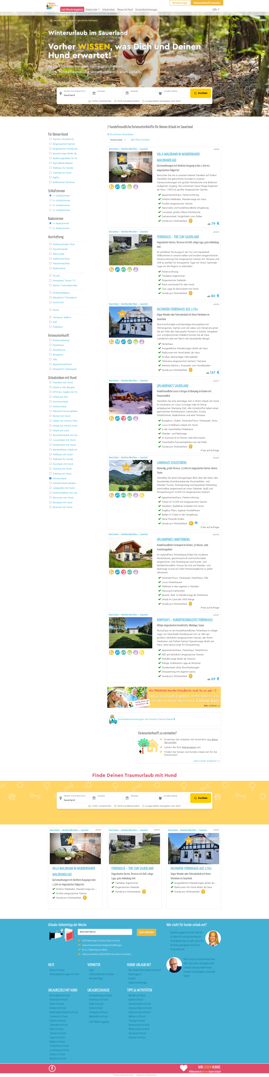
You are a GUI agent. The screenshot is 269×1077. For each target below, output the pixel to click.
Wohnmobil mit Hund (98, 1016)
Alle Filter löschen (140, 140)
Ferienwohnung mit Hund (100, 995)
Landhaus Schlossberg (171, 463)
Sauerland (144, 149)
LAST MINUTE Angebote (99, 1022)
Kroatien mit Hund (58, 1008)
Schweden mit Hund (58, 1025)
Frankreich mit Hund (59, 1016)
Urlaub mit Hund (55, 13)
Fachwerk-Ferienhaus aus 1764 (177, 309)
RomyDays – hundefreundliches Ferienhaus (185, 620)
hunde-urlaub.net (121, 1075)
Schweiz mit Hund (58, 1033)
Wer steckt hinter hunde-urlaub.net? (145, 970)
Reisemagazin (135, 974)
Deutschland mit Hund (60, 995)
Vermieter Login (179, 3)
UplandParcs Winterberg (173, 540)
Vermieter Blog (95, 978)
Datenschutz (151, 1075)
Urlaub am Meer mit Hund (140, 1008)
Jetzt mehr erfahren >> (207, 761)
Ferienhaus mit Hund (98, 999)
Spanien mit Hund (58, 1021)
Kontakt (132, 978)
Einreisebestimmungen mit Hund (64, 974)
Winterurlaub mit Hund (139, 1029)
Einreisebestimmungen (146, 9)
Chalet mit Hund (96, 1004)
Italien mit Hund (57, 1004)
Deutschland (114, 149)
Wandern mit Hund (137, 995)
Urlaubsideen (108, 9)
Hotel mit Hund (95, 1008)
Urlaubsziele (91, 9)
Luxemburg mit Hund (59, 1050)
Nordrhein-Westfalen (121, 134)
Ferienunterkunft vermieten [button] (207, 3)
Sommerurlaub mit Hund (140, 1004)
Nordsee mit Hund (58, 1058)
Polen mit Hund (56, 1029)
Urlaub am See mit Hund (139, 1012)
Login (91, 970)
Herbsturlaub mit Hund (139, 1025)
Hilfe (215, 9)
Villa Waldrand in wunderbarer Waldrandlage (178, 157)
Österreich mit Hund (59, 999)
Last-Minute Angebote (72, 9)
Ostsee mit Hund (57, 1054)
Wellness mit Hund (137, 1016)
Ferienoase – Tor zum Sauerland (178, 237)
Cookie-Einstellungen (138, 982)
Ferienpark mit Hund (98, 1012)
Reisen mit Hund (125, 9)
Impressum (140, 1075)
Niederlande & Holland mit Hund (64, 1012)
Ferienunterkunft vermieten (101, 974)
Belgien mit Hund (57, 1042)
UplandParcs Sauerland (172, 386)
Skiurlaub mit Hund (137, 1033)
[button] (74, 93)
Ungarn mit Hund (57, 1037)
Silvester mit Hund (137, 1037)
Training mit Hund (137, 1021)
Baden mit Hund (136, 999)
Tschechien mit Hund (59, 1046)
